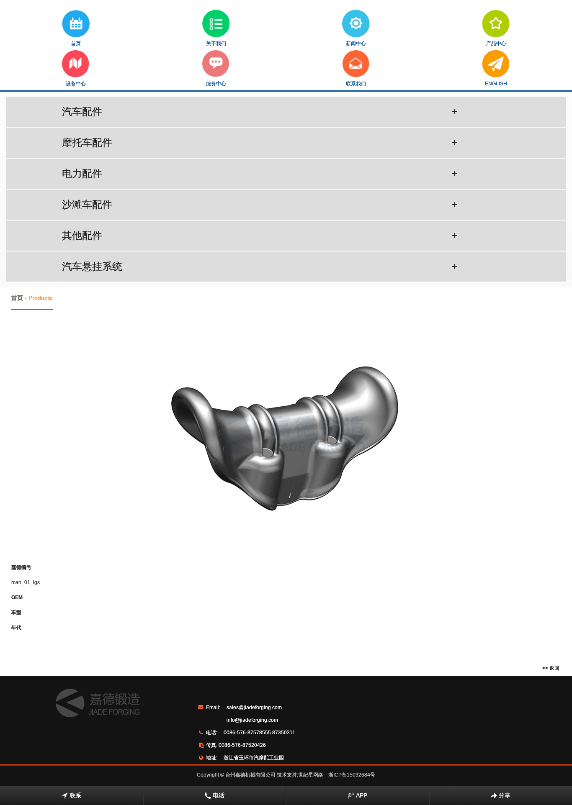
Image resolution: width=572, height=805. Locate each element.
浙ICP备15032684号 (351, 775)
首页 (76, 43)
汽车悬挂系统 (260, 266)
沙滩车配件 (260, 204)
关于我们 (216, 43)
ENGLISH (496, 84)
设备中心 (76, 84)
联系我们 (356, 84)
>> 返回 (550, 668)
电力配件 (260, 173)
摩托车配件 (260, 142)
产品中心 (496, 43)
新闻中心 (356, 43)
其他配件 (260, 235)
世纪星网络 (310, 775)
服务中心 (216, 84)
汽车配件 (260, 111)
